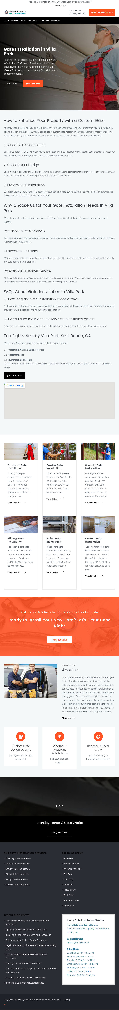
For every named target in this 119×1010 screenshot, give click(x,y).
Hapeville (68, 884)
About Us (45, 20)
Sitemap (67, 999)
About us (66, 718)
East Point (69, 895)
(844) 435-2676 (79, 13)
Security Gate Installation (18, 868)
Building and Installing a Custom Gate (24, 963)
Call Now (12, 83)
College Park (70, 889)
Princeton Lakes (71, 900)
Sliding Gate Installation (17, 874)
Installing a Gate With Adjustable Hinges (25, 982)
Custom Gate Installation (18, 884)
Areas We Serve (17, 20)
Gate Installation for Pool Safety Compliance (27, 940)
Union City (68, 879)
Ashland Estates (71, 863)
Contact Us (58, 5)
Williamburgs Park (72, 868)
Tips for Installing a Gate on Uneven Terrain (26, 929)
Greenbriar (69, 905)
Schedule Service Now (102, 12)
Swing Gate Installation (17, 879)
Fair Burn (68, 874)
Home (7, 20)
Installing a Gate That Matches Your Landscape (28, 934)
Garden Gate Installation (17, 863)
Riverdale (68, 858)
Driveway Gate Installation (18, 858)
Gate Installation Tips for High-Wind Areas (26, 977)
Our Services (33, 20)
